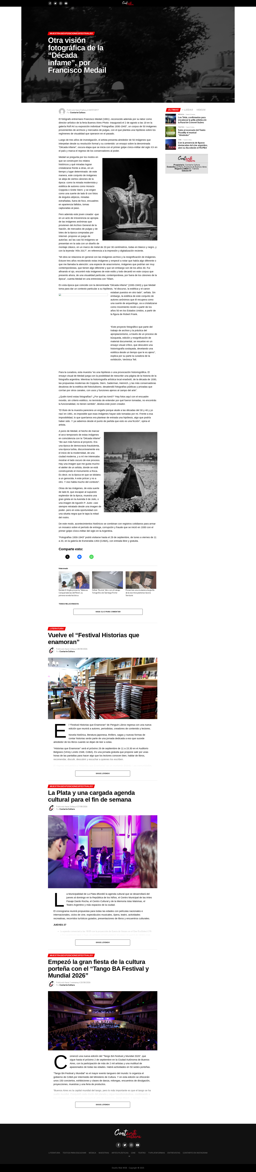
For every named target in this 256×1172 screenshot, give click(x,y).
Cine (133, 1153)
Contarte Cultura (77, 112)
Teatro (142, 1153)
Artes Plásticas (120, 1153)
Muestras (104, 1153)
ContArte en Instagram (195, 1153)
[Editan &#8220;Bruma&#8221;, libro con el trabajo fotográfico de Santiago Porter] (107, 580)
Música (92, 1153)
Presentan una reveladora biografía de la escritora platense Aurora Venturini (140, 593)
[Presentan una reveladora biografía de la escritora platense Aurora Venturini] (141, 580)
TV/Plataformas (156, 1153)
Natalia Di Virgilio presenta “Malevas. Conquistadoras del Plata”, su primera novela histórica (73, 593)
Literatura (54, 1153)
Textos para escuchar (74, 1153)
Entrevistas (173, 1153)
